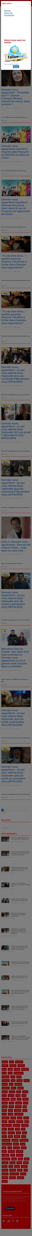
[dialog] (16, 618)
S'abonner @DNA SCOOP (11, 64)
